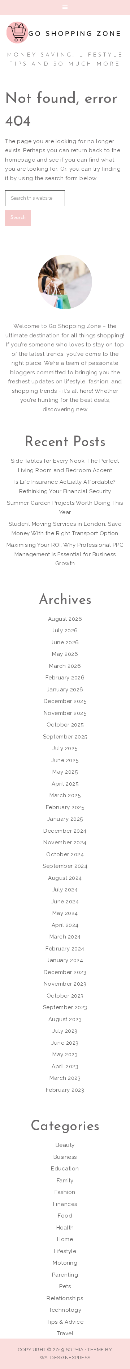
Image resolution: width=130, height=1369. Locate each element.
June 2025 (65, 760)
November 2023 (65, 984)
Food (65, 1215)
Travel (65, 1333)
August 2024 (65, 878)
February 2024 (65, 948)
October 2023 (65, 996)
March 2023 (65, 1078)
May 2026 (65, 654)
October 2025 (65, 724)
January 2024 (65, 960)
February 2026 (65, 677)
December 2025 (65, 701)
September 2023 (65, 1007)
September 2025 (65, 736)
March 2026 (65, 666)
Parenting (65, 1275)
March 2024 (65, 936)
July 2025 (65, 748)
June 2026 (65, 642)
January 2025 (65, 819)
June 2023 (65, 1043)
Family (65, 1180)
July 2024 (65, 889)
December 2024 (65, 831)
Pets (65, 1286)
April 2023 (65, 1066)
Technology (65, 1310)
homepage (20, 160)
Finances (65, 1204)
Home (65, 1239)
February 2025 (65, 807)
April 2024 (65, 925)
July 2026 (65, 630)
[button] (65, 7)
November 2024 (65, 842)
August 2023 (65, 1019)
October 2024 (65, 854)
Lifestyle (65, 1251)
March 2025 (65, 795)
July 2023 (65, 1031)
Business (65, 1157)
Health (65, 1227)
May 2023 (65, 1054)
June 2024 (65, 901)
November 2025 (65, 713)
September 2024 (65, 866)
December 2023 (65, 972)
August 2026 (65, 619)
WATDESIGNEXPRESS (65, 1357)
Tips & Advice (65, 1322)
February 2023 (65, 1090)
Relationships (65, 1298)
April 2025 (65, 784)
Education (65, 1168)
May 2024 (65, 913)
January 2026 (65, 689)
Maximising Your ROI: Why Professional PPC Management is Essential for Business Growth (65, 554)
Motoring (65, 1263)
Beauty (65, 1145)
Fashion (65, 1192)
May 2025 (65, 772)
